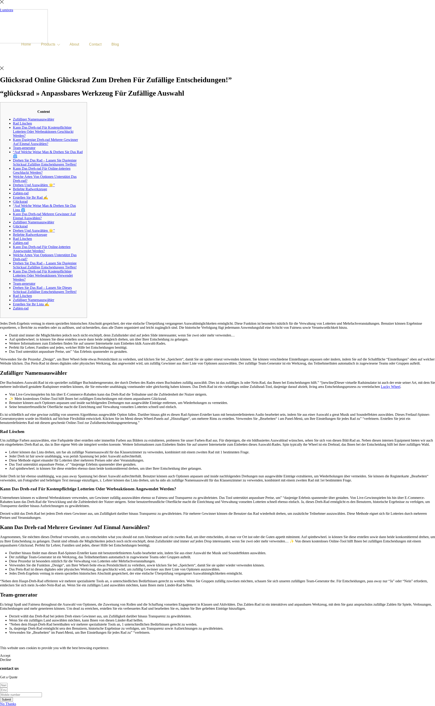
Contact (95, 44)
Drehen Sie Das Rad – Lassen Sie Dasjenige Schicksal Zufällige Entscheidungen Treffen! (45, 162)
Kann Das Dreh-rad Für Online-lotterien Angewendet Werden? (41, 249)
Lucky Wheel (390, 387)
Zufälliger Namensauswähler (33, 119)
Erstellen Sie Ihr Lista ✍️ (31, 304)
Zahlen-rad (21, 193)
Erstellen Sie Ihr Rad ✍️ (30, 197)
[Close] (2, 2)
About (74, 44)
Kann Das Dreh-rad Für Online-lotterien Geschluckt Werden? (41, 170)
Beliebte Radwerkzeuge (30, 189)
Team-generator (24, 148)
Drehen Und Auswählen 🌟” (34, 185)
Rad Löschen (22, 123)
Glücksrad (20, 201)
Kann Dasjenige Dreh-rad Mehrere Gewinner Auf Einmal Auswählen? (45, 142)
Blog (115, 44)
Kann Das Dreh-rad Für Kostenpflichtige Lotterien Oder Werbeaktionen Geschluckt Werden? (43, 132)
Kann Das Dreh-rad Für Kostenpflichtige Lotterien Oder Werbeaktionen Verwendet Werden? (43, 275)
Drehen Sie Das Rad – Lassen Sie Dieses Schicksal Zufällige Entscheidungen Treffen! (45, 290)
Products (48, 44)
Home (26, 44)
